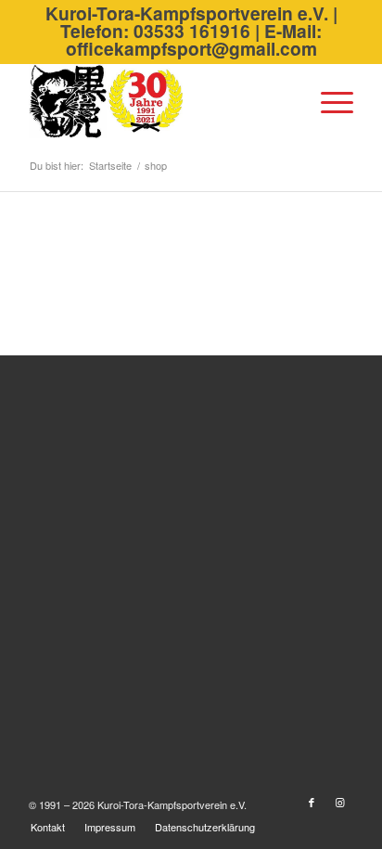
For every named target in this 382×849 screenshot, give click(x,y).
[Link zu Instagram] (339, 802)
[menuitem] (327, 101)
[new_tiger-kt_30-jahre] (158, 101)
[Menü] (327, 101)
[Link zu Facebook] (311, 802)
